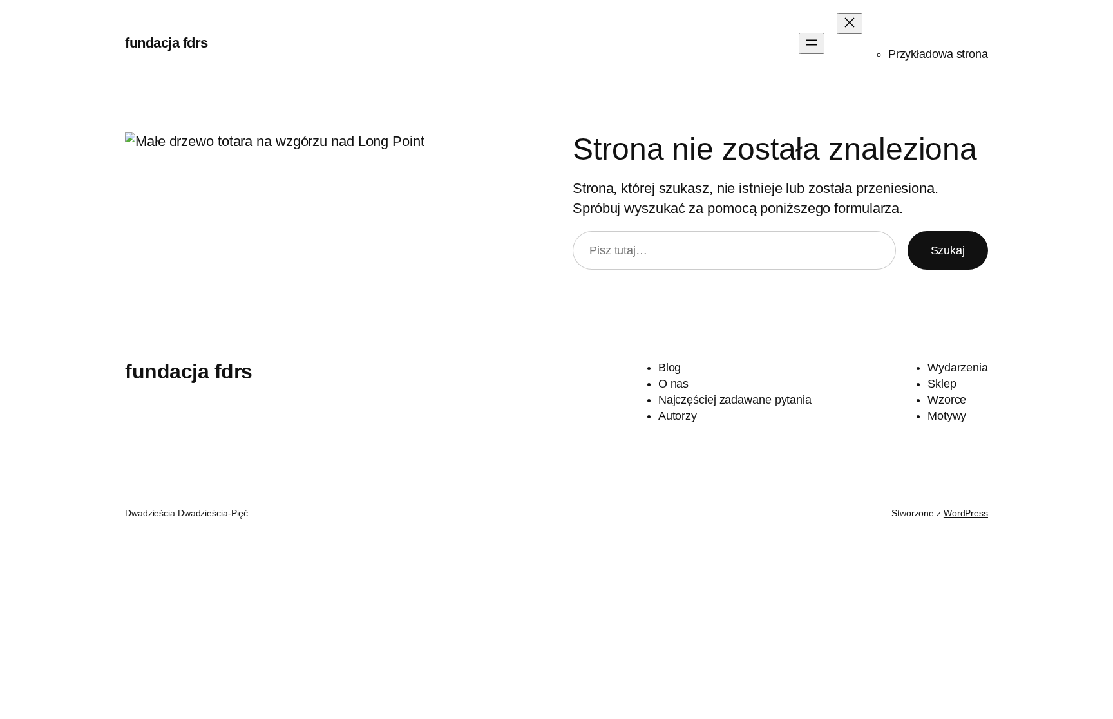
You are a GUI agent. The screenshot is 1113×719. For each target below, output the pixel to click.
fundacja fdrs (166, 43)
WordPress (966, 513)
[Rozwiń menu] (811, 43)
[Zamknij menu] (849, 23)
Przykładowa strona (938, 54)
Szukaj (948, 250)
